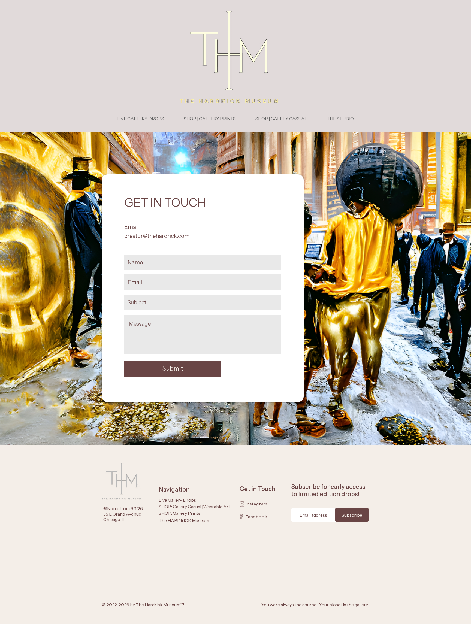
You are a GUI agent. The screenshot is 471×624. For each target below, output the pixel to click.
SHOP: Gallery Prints (179, 513)
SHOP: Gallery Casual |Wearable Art (194, 506)
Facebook (256, 516)
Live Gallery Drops (177, 500)
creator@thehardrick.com (156, 236)
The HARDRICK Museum (184, 520)
